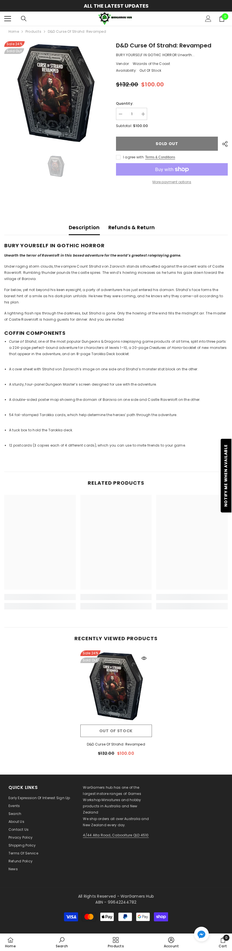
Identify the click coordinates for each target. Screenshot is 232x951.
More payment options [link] (171, 182)
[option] (116, 6)
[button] (201, 934)
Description (84, 227)
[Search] (23, 18)
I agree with (133, 157)
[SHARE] (223, 144)
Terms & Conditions (160, 157)
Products (33, 31)
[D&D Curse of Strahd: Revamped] (116, 686)
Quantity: (124, 103)
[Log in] (208, 19)
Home (13, 31)
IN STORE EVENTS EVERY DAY (116, 5)
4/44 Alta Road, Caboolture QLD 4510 (116, 835)
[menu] (7, 18)
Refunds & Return (131, 227)
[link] (40, 597)
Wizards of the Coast (151, 63)
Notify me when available (226, 475)
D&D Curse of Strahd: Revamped (116, 744)
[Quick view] (144, 658)
